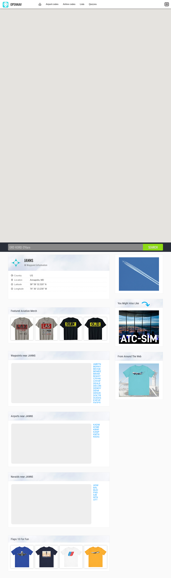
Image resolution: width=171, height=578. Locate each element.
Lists (82, 4)
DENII (96, 391)
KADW (96, 425)
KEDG (96, 437)
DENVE (97, 393)
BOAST (97, 376)
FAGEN (97, 403)
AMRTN (97, 364)
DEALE (96, 383)
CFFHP (97, 381)
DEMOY (97, 388)
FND (95, 492)
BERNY (97, 366)
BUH (95, 490)
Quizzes (93, 4)
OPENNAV (16, 4)
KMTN (96, 434)
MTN (95, 497)
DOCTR (97, 395)
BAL (95, 488)
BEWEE (97, 371)
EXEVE (97, 400)
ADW (95, 485)
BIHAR (96, 374)
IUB (95, 495)
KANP (96, 432)
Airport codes (52, 4)
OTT (95, 500)
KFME (96, 427)
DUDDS (97, 398)
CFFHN (97, 378)
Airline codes (69, 4)
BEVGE (97, 369)
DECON (97, 386)
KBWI (96, 429)
